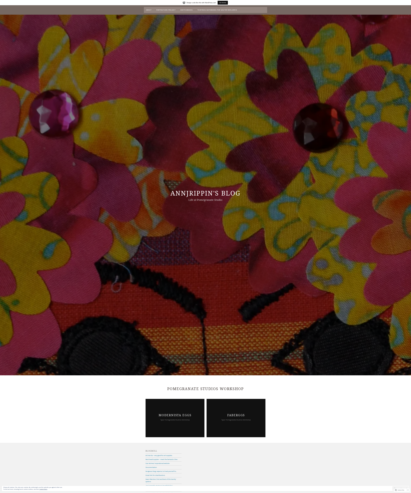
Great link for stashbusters (155, 475)
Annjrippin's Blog (205, 193)
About (148, 10)
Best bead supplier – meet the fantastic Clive (161, 459)
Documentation (151, 467)
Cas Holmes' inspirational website (158, 463)
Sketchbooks (186, 10)
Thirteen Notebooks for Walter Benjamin (217, 10)
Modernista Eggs (175, 415)
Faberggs (236, 415)
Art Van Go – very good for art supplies (159, 455)
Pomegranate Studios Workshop (177, 420)
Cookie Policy (43, 489)
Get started (222, 2)
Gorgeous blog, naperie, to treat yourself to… (161, 471)
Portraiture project (166, 10)
